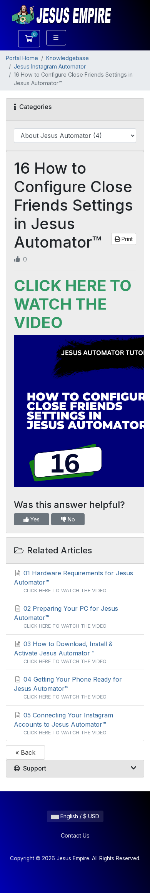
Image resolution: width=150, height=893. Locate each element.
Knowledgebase (67, 58)
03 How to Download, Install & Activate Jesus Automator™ (63, 652)
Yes (34, 519)
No (70, 519)
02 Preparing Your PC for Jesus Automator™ (66, 617)
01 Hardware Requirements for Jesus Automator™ (73, 581)
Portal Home (22, 58)
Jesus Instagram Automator (50, 66)
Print (126, 239)
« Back (25, 752)
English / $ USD (79, 816)
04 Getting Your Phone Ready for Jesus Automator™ (68, 687)
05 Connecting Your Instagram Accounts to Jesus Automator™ (63, 723)
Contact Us (75, 835)
